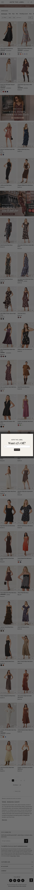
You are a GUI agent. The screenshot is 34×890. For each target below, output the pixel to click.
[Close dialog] (32, 435)
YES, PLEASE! (17, 449)
